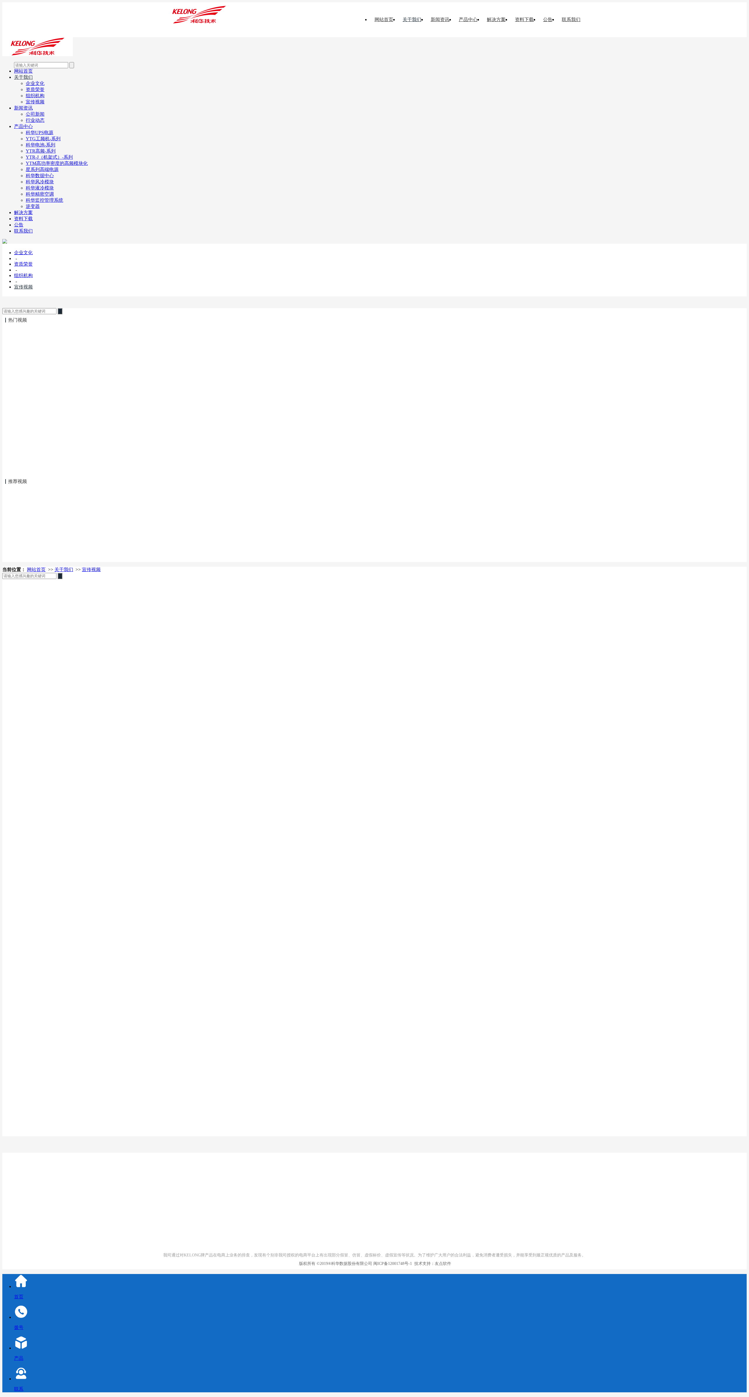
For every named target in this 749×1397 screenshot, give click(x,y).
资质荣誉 (35, 89)
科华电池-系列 (40, 144)
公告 (547, 19)
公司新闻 (35, 114)
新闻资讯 (440, 19)
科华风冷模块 (40, 181)
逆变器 (33, 206)
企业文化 (35, 83)
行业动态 (35, 120)
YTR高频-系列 (41, 150)
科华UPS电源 (39, 132)
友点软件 (443, 1263)
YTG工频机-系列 (43, 138)
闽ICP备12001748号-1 (392, 1263)
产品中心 (468, 19)
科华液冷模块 (40, 187)
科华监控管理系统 (44, 200)
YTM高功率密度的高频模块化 (57, 163)
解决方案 (496, 19)
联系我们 (571, 19)
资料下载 (524, 19)
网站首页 (383, 19)
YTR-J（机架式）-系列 (49, 157)
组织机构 (35, 95)
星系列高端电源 (42, 169)
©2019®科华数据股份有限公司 (344, 1263)
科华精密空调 (40, 194)
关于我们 (412, 19)
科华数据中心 (40, 175)
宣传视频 (35, 101)
